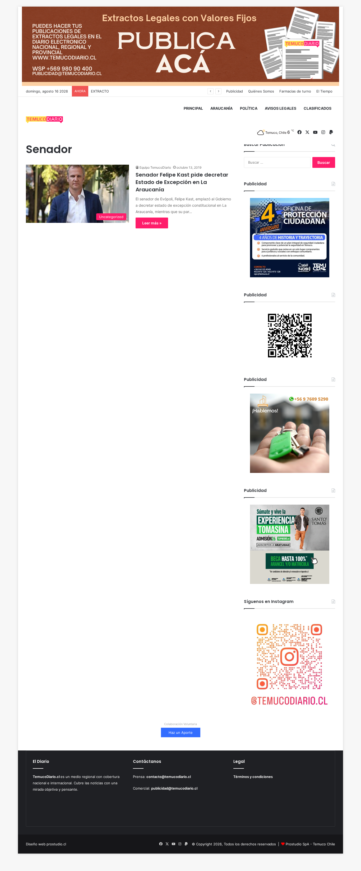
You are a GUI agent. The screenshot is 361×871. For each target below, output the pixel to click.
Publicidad (234, 91)
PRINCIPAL (193, 108)
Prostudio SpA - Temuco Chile (310, 844)
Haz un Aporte (181, 732)
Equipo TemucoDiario (155, 167)
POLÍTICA (248, 108)
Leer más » (151, 223)
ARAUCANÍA (221, 108)
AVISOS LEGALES (280, 108)
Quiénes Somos (261, 91)
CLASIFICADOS (317, 108)
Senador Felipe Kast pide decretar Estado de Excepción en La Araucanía (182, 182)
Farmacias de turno (295, 91)
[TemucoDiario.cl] (44, 120)
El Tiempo (324, 91)
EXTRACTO (100, 91)
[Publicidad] (180, 46)
